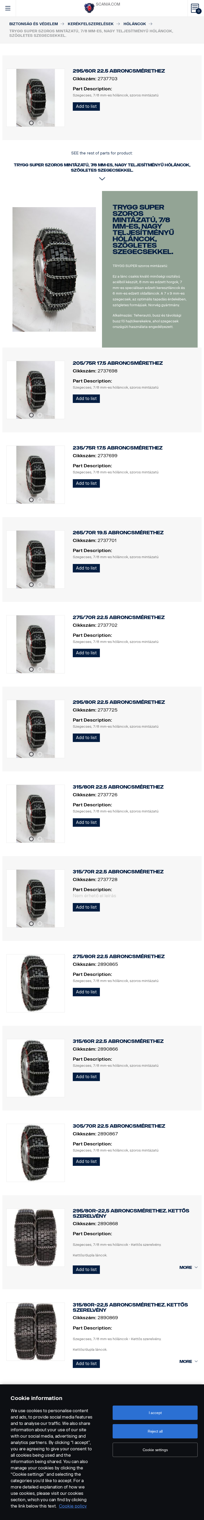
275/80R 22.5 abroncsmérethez (119, 956)
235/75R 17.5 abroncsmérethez (118, 448)
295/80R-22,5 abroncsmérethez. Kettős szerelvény (131, 1213)
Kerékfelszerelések (91, 24)
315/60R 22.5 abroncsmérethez (118, 1041)
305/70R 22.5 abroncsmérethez (119, 1126)
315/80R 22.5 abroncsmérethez (118, 787)
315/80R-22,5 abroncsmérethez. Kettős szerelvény (130, 1307)
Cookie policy (73, 1506)
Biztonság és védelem (33, 24)
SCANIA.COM (108, 4)
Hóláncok (135, 24)
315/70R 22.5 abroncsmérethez (118, 871)
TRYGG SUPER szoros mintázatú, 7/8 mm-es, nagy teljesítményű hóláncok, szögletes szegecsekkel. (143, 229)
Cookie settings (155, 1450)
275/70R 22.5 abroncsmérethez (119, 617)
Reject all (155, 1431)
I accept (155, 1413)
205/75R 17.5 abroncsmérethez (118, 363)
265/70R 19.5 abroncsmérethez (118, 532)
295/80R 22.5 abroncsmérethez (119, 702)
